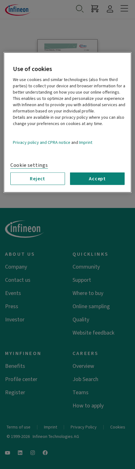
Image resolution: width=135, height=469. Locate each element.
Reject (37, 178)
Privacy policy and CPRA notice (41, 142)
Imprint (85, 142)
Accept (97, 178)
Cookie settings (29, 165)
